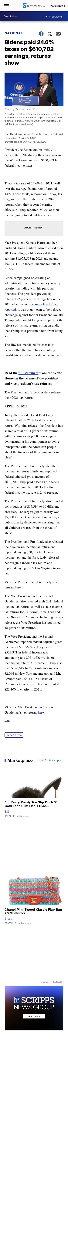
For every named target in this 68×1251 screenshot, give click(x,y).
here (18, 587)
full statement (29, 372)
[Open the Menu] (6, 5)
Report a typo (14, 735)
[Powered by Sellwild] (58, 982)
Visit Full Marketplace (51, 760)
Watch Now (57, 6)
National (14, 33)
